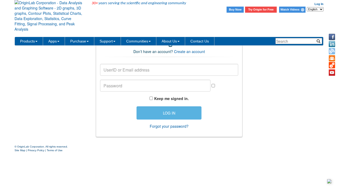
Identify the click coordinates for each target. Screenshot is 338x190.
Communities (137, 41)
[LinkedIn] (331, 44)
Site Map (20, 150)
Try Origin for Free (261, 9)
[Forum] (331, 58)
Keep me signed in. (171, 98)
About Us (169, 41)
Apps (52, 41)
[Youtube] (331, 72)
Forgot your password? (169, 126)
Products (27, 41)
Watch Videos (290, 9)
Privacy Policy (36, 150)
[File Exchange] (331, 65)
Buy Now (235, 9)
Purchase (78, 41)
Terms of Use (55, 150)
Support (106, 41)
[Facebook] (331, 37)
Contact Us (199, 41)
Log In (318, 4)
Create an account (189, 51)
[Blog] (331, 51)
